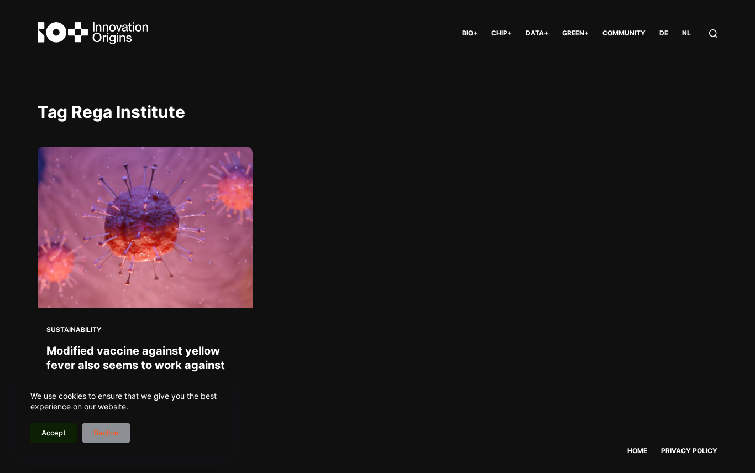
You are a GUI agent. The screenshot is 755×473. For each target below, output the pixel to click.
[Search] (713, 33)
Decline (106, 432)
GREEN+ (575, 33)
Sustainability (73, 329)
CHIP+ (501, 33)
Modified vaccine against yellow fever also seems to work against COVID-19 (135, 365)
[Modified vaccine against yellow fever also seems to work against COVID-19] (145, 227)
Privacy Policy (689, 450)
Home (637, 450)
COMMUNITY (624, 33)
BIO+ (470, 33)
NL (686, 33)
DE (663, 33)
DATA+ (537, 33)
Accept (53, 432)
